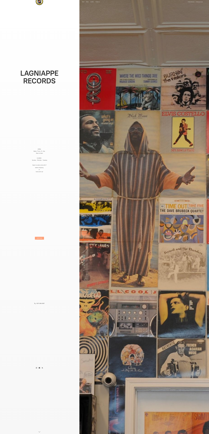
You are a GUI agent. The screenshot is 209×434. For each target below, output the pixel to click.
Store (83, 1)
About (87, 1)
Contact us (98, 1)
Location (92, 1)
